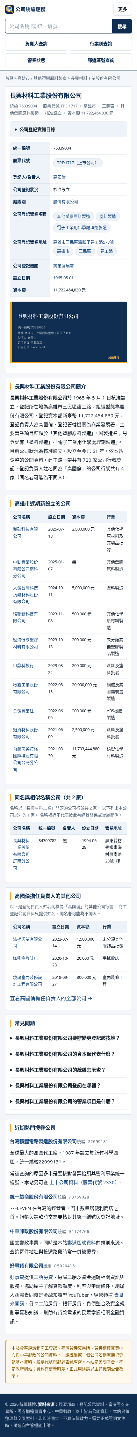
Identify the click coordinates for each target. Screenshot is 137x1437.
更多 (122, 9)
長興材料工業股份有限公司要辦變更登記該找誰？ (67, 1038)
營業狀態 (36, 60)
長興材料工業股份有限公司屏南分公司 (21, 854)
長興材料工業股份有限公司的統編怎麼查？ (60, 1070)
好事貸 (17, 1277)
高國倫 (59, 177)
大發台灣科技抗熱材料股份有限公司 (25, 594)
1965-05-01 (63, 278)
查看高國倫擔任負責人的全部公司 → (51, 998)
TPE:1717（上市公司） (78, 162)
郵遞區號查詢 (101, 60)
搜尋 (122, 26)
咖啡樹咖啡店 (25, 958)
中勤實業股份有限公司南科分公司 (25, 568)
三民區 (85, 251)
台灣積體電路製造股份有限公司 (43, 1141)
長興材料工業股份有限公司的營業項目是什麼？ (65, 1101)
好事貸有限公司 (26, 1265)
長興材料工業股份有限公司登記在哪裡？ (58, 1085)
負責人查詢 (36, 43)
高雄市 (63, 251)
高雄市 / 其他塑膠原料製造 (42, 78)
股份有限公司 (65, 201)
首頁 (9, 78)
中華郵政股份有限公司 (34, 1231)
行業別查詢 (101, 43)
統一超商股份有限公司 (34, 1196)
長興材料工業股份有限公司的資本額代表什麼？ (65, 1054)
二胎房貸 (43, 1277)
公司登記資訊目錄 (37, 129)
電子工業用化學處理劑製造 (82, 227)
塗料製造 (107, 216)
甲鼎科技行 (23, 665)
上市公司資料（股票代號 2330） (83, 1182)
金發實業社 (23, 711)
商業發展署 (63, 265)
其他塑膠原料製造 (73, 216)
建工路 (106, 251)
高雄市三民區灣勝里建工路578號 (83, 242)
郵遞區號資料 (81, 1242)
